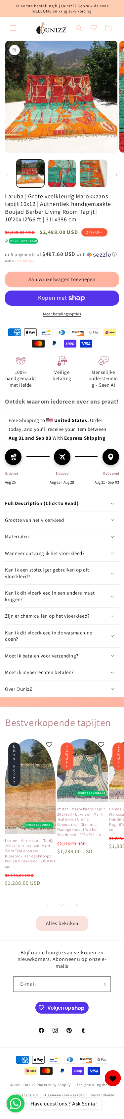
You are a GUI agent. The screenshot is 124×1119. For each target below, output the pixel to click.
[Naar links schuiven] (7, 175)
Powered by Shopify (54, 1084)
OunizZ (29, 1084)
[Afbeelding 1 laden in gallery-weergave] (30, 173)
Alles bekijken (62, 923)
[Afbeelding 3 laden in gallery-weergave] (93, 173)
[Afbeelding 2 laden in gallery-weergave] (62, 173)
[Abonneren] (103, 984)
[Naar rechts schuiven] (116, 175)
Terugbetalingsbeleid (95, 1084)
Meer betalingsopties (62, 313)
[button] (13, 28)
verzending (23, 261)
